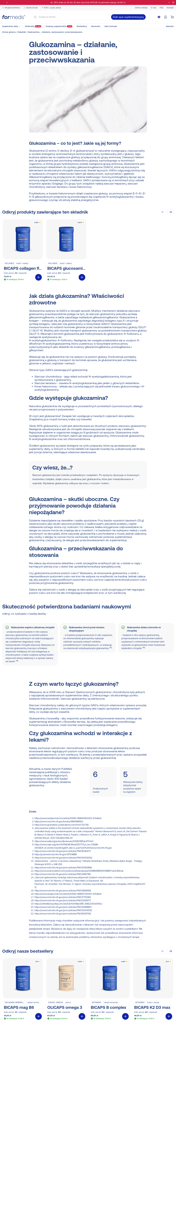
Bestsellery (82, 26)
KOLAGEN (9, 263)
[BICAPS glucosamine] (66, 250)
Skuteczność (32, 8)
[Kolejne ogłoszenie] (168, 2)
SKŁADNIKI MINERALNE (15, 1002)
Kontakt (170, 8)
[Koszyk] (172, 17)
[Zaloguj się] (165, 17)
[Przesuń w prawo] (170, 212)
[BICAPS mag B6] (22, 989)
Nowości (170, 26)
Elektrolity (33, 26)
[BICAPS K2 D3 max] (153, 989)
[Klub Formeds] (159, 17)
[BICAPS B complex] (109, 989)
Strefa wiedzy (141, 8)
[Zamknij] (173, 2)
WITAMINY (96, 1002)
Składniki (22, 32)
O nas (153, 8)
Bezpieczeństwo (12, 8)
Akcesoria (95, 26)
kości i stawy (22, 263)
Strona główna (9, 32)
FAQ (161, 8)
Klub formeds (111, 26)
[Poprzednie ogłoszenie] (7, 2)
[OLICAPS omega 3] (66, 989)
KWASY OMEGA (55, 1002)
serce (68, 1002)
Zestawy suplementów (59, 26)
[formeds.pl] (13, 17)
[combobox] (70, 17)
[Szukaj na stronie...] (35, 17)
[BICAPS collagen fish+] (22, 250)
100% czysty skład (52, 8)
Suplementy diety (10, 26)
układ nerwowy (34, 1002)
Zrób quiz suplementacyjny (128, 16)
